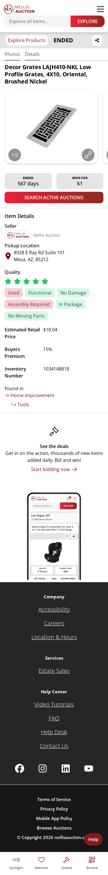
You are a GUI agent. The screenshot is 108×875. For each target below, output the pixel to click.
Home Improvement (32, 395)
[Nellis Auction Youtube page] (88, 768)
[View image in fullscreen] (88, 155)
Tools (23, 404)
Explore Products (27, 40)
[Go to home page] (19, 9)
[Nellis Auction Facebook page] (19, 768)
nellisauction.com (72, 837)
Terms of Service (54, 799)
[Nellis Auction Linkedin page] (65, 768)
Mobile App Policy (54, 818)
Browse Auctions (54, 828)
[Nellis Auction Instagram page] (42, 768)
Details (32, 54)
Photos (12, 54)
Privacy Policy (54, 809)
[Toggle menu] (100, 9)
